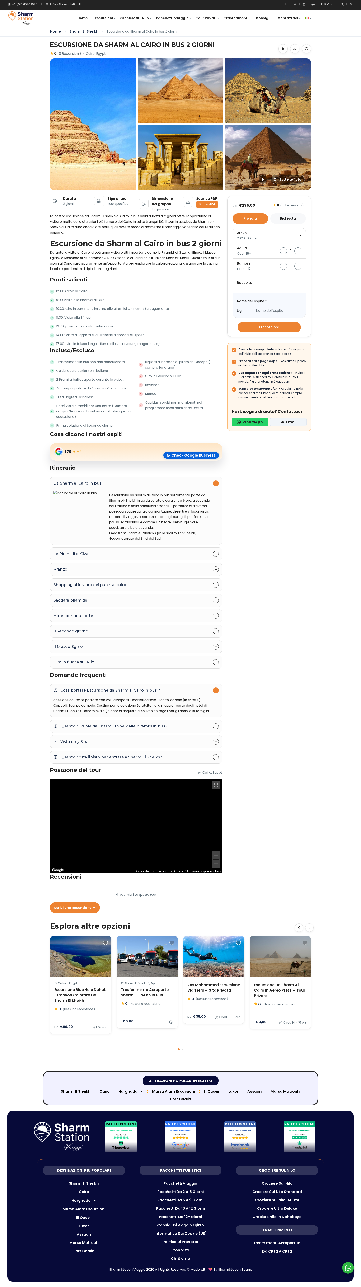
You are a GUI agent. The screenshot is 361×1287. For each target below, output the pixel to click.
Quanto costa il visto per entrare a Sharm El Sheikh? (111, 757)
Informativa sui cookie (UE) (180, 1233)
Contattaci (288, 18)
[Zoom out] (216, 864)
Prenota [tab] (250, 218)
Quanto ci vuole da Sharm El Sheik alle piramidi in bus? (113, 726)
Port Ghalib (180, 1098)
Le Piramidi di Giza (70, 554)
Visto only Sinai (74, 741)
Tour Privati (206, 18)
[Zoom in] (216, 855)
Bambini (244, 263)
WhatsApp (253, 422)
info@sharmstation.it (65, 4)
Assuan (254, 1091)
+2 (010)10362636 (24, 4)
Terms (195, 871)
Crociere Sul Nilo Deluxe (277, 1200)
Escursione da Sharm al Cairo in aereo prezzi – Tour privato (279, 990)
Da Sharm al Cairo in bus (77, 483)
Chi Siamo (180, 1258)
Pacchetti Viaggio (172, 18)
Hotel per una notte (73, 615)
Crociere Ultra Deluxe (277, 1208)
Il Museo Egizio (68, 646)
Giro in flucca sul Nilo (73, 662)
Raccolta (244, 282)
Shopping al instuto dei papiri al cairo (89, 584)
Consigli (263, 18)
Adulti (242, 248)
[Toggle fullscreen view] (216, 785)
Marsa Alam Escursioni (173, 1091)
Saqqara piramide (70, 600)
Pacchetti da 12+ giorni (180, 1216)
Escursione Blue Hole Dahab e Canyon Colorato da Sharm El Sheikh (80, 995)
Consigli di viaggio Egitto (180, 1225)
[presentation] (299, 927)
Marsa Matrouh (285, 1091)
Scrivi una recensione (73, 907)
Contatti (180, 1250)
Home (82, 18)
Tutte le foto (290, 179)
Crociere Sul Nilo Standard (277, 1191)
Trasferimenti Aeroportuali (277, 1242)
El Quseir (212, 1091)
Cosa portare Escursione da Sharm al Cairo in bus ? (110, 690)
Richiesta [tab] (288, 218)
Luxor (233, 1091)
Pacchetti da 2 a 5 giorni (180, 1191)
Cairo (104, 1091)
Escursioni (104, 18)
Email (291, 422)
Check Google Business (193, 455)
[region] (136, 826)
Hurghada (127, 1091)
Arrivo (242, 232)
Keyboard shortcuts (145, 871)
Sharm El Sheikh (83, 31)
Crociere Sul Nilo (134, 18)
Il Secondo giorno (70, 631)
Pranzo (60, 569)
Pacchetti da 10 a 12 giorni (180, 1208)
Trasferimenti (236, 18)
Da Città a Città (277, 1251)
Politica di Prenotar (180, 1241)
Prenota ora (269, 327)
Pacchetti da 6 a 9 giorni (180, 1200)
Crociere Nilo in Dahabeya (277, 1216)
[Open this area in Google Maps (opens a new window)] (58, 870)
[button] (179, 1049)
